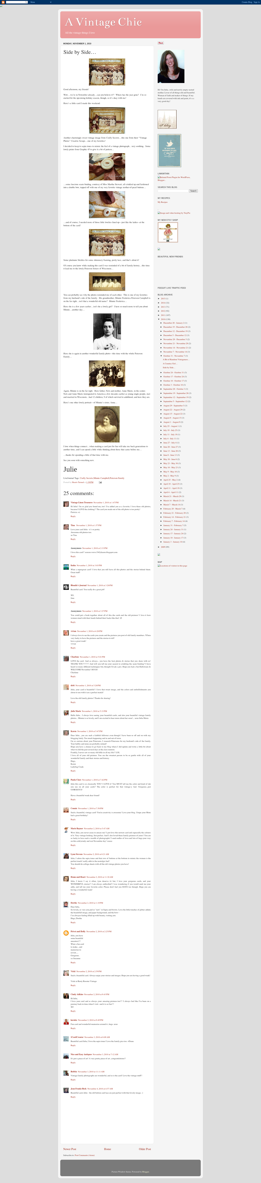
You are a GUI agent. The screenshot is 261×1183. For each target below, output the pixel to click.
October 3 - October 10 (173, 384)
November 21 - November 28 (175, 343)
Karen (73, 731)
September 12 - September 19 (176, 397)
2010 (163, 319)
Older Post (145, 1149)
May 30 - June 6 (170, 459)
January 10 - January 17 (173, 537)
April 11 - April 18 (171, 488)
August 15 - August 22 (173, 413)
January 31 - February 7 (173, 525)
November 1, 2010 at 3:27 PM (94, 611)
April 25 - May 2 (170, 479)
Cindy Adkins (77, 994)
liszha (73, 565)
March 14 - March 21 (172, 500)
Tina (73, 525)
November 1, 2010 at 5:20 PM (88, 685)
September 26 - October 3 (174, 389)
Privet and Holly (78, 931)
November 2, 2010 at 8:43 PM (96, 994)
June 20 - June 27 (170, 446)
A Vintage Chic (103, 22)
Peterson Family (117, 477)
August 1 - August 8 (172, 422)
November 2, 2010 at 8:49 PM (90, 1020)
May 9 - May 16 (170, 471)
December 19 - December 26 (175, 327)
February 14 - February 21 (174, 517)
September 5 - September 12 (175, 401)
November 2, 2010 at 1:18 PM (90, 902)
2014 (163, 302)
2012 (163, 311)
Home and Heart (78, 876)
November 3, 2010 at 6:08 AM (97, 1037)
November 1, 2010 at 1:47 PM (106, 502)
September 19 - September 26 (176, 393)
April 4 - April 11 (171, 492)
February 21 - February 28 (174, 513)
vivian (73, 631)
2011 (163, 315)
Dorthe (74, 902)
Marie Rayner (77, 828)
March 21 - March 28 (172, 496)
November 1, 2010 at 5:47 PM (89, 731)
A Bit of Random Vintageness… (176, 359)
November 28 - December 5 (175, 339)
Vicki (73, 971)
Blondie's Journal (79, 585)
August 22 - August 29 (173, 409)
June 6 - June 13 (170, 455)
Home (107, 1149)
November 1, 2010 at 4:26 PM (89, 631)
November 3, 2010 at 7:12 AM (105, 1054)
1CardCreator (77, 1037)
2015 (163, 298)
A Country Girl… (170, 363)
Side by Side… (169, 367)
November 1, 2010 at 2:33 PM (94, 548)
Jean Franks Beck (79, 1088)
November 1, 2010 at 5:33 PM (94, 711)
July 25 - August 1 (171, 426)
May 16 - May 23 (170, 467)
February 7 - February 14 (174, 521)
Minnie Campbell (101, 477)
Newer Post (69, 1149)
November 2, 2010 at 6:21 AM (96, 854)
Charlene (75, 656)
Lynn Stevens (77, 854)
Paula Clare (76, 779)
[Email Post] (100, 482)
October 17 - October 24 (173, 376)
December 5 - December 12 (175, 335)
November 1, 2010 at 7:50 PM (90, 808)
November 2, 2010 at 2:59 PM (89, 971)
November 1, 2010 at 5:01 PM (92, 656)
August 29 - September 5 (174, 405)
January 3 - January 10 (173, 541)
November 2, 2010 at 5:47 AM (96, 828)
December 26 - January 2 (174, 322)
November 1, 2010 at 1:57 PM (88, 525)
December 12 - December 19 (175, 331)
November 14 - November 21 (175, 347)
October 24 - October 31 (173, 372)
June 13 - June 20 (170, 451)
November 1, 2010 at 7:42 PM (94, 779)
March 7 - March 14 (171, 504)
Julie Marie (76, 711)
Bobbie (74, 1071)
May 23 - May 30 (170, 463)
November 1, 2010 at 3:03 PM (89, 565)
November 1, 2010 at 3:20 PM (100, 585)
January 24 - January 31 (173, 529)
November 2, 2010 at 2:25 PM (98, 931)
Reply (73, 516)
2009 (163, 547)
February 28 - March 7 (173, 508)
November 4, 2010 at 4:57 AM (100, 1088)
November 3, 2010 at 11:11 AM (91, 1071)
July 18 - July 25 (170, 430)
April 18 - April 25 (171, 483)
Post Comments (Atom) (85, 1155)
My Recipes (163, 202)
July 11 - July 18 (170, 434)
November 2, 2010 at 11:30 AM (100, 877)
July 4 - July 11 (170, 438)
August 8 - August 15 (172, 417)
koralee (74, 1020)
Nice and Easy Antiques (81, 1054)
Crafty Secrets (86, 477)
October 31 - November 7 (174, 355)
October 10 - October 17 (173, 380)
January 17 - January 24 (173, 533)
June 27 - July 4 (170, 442)
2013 (163, 306)
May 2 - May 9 (169, 475)
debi (73, 685)
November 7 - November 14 (175, 351)
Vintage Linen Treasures (82, 502)
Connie (74, 808)
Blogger (145, 1171)
